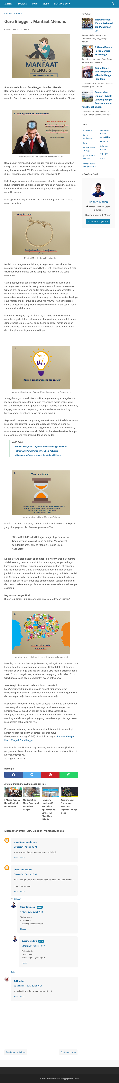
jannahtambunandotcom (25, 842)
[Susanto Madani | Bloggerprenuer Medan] (8, 4)
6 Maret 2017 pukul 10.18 (31, 912)
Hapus (22, 858)
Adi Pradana (19, 981)
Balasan (17, 899)
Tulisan (22, 4)
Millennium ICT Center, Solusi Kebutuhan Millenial (38, 455)
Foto (35, 4)
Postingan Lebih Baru (16, 1052)
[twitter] (32, 775)
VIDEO (103, 158)
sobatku (104, 141)
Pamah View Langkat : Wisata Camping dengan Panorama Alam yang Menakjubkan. (97, 99)
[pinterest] (50, 775)
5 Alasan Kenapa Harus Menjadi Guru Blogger (103, 51)
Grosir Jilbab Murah (23, 869)
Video (46, 4)
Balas (16, 858)
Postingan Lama (68, 1052)
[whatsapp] (68, 775)
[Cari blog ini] (113, 4)
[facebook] (13, 775)
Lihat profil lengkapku (98, 221)
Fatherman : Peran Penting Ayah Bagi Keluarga (36, 451)
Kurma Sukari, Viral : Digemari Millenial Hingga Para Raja (41, 446)
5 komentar (24, 29)
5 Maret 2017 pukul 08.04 (25, 847)
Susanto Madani (27, 907)
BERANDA (87, 130)
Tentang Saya (62, 4)
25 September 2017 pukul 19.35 (28, 986)
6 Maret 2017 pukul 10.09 (25, 874)
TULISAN (104, 154)
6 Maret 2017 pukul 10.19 (33, 946)
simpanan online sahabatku (105, 133)
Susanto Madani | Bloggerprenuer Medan (63, 1079)
